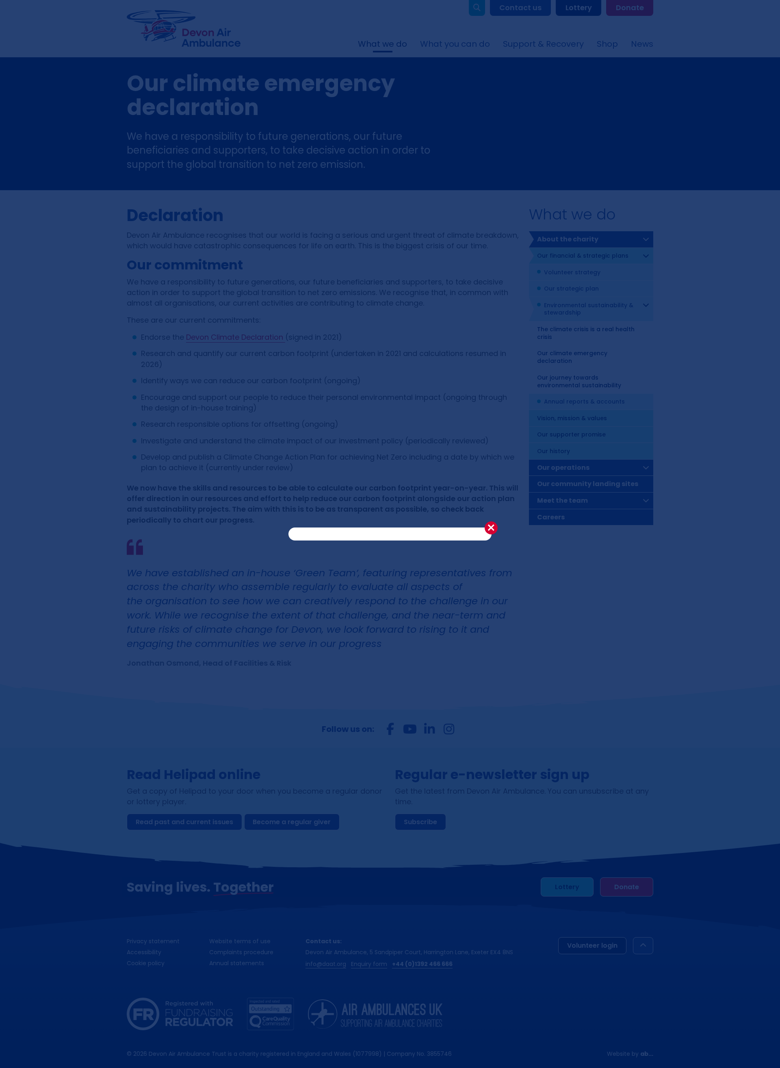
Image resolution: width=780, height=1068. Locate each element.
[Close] (491, 527)
